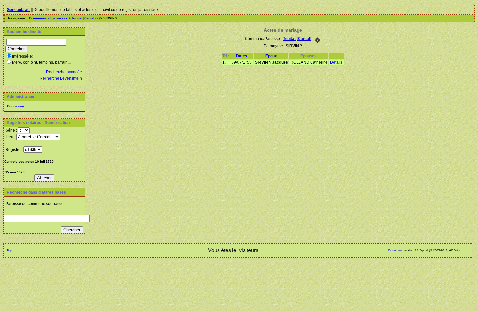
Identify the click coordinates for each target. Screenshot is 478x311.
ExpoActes (395, 250)
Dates (241, 56)
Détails (336, 62)
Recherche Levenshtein (61, 78)
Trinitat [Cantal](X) (86, 18)
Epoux (271, 56)
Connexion (15, 106)
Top (9, 250)
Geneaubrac (18, 9)
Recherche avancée (64, 72)
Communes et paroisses (48, 18)
